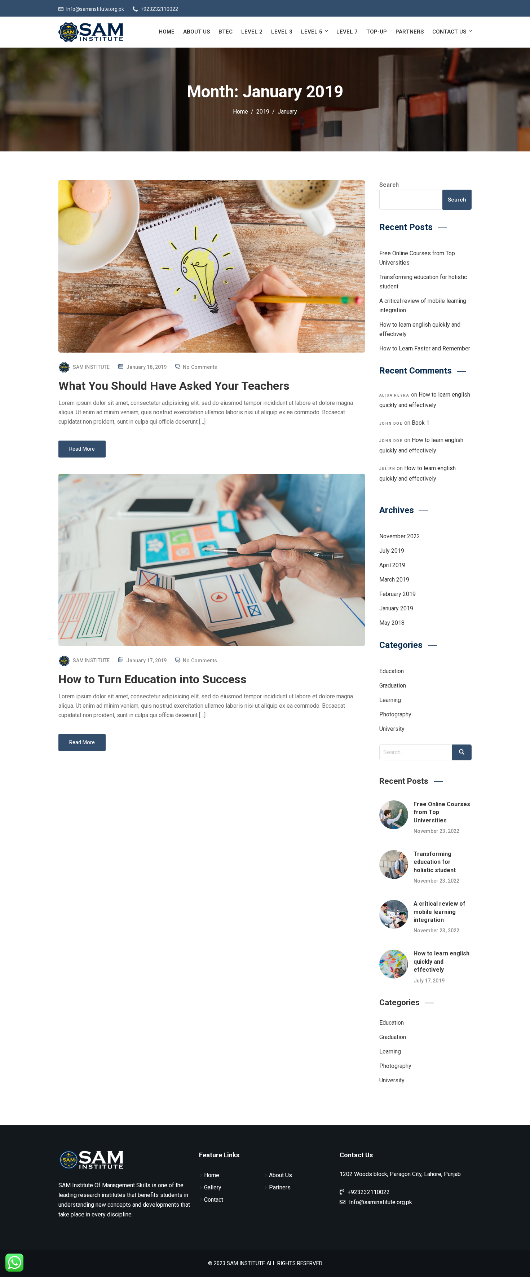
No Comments (200, 367)
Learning (390, 700)
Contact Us (449, 31)
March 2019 (394, 579)
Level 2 (251, 31)
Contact (213, 1199)
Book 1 (420, 422)
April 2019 (392, 565)
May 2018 (392, 622)
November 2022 (399, 536)
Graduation (392, 685)
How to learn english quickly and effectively (441, 961)
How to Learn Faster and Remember (424, 348)
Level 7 (347, 31)
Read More (82, 449)
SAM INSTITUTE (91, 367)
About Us (196, 31)
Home (167, 31)
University (392, 728)
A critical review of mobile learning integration (439, 911)
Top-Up (376, 31)
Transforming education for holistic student (435, 862)
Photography (395, 714)
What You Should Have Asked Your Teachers (174, 386)
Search (389, 184)
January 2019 (396, 608)
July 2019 (391, 550)
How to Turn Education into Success (152, 679)
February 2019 (397, 594)
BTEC (225, 31)
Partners (410, 31)
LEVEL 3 (281, 31)
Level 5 (311, 31)
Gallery (212, 1187)
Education (391, 671)
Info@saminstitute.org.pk (95, 9)
